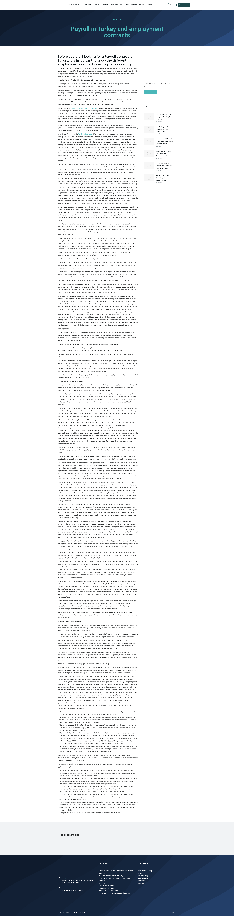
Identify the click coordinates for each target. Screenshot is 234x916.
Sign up (172, 5)
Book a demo (184, 5)
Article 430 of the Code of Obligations (84, 108)
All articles (168, 835)
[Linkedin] (173, 912)
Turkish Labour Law (85, 134)
